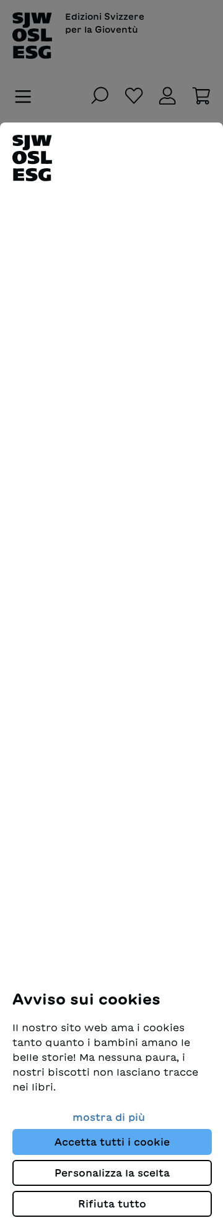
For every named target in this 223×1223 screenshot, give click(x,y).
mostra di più (108, 1117)
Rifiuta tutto (112, 1204)
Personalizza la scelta (112, 1173)
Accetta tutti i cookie (112, 1142)
